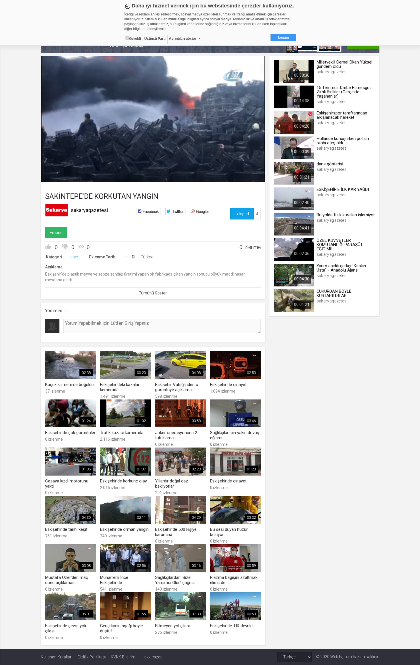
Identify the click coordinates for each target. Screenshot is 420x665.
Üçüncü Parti (154, 39)
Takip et (242, 213)
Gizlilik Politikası (91, 657)
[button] (59, 175)
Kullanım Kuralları (56, 657)
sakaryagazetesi (89, 210)
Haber (72, 257)
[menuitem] (245, 175)
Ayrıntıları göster (182, 39)
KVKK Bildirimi (123, 657)
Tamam (283, 37)
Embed (56, 232)
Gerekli (135, 39)
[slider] (153, 166)
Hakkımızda (152, 657)
